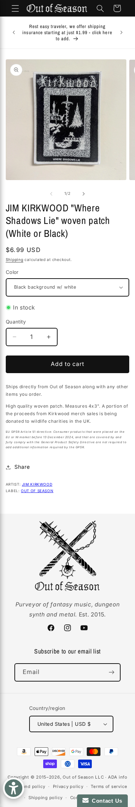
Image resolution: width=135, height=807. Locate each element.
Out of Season (78, 777)
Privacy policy (68, 786)
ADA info (117, 777)
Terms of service (109, 786)
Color (12, 272)
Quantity (16, 322)
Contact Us (105, 801)
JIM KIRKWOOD (37, 484)
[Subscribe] (111, 672)
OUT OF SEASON (37, 491)
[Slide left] (51, 194)
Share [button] (22, 467)
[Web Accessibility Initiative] (13, 788)
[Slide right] (84, 194)
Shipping (14, 259)
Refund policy (30, 786)
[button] (15, 8)
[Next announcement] (121, 33)
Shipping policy (45, 797)
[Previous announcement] (14, 33)
